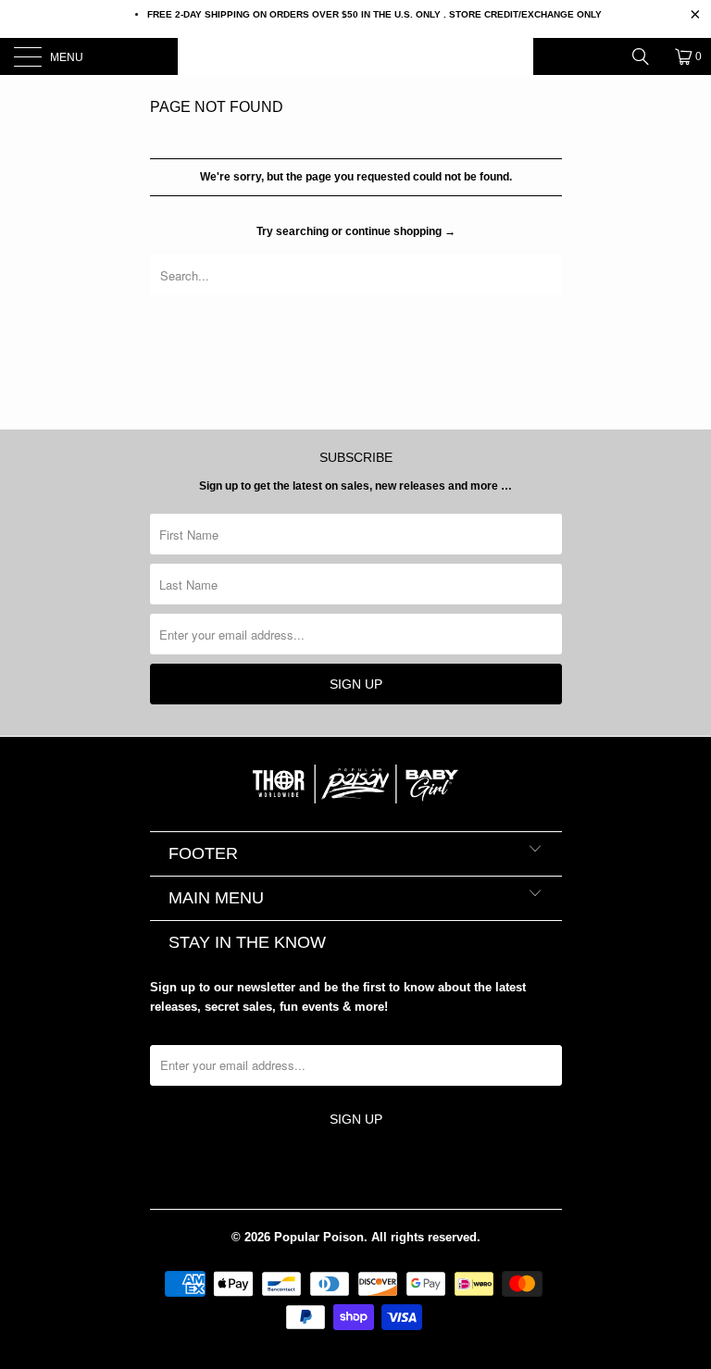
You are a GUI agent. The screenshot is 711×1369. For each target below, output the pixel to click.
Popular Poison (319, 1237)
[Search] (647, 56)
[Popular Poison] (355, 56)
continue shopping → (400, 231)
